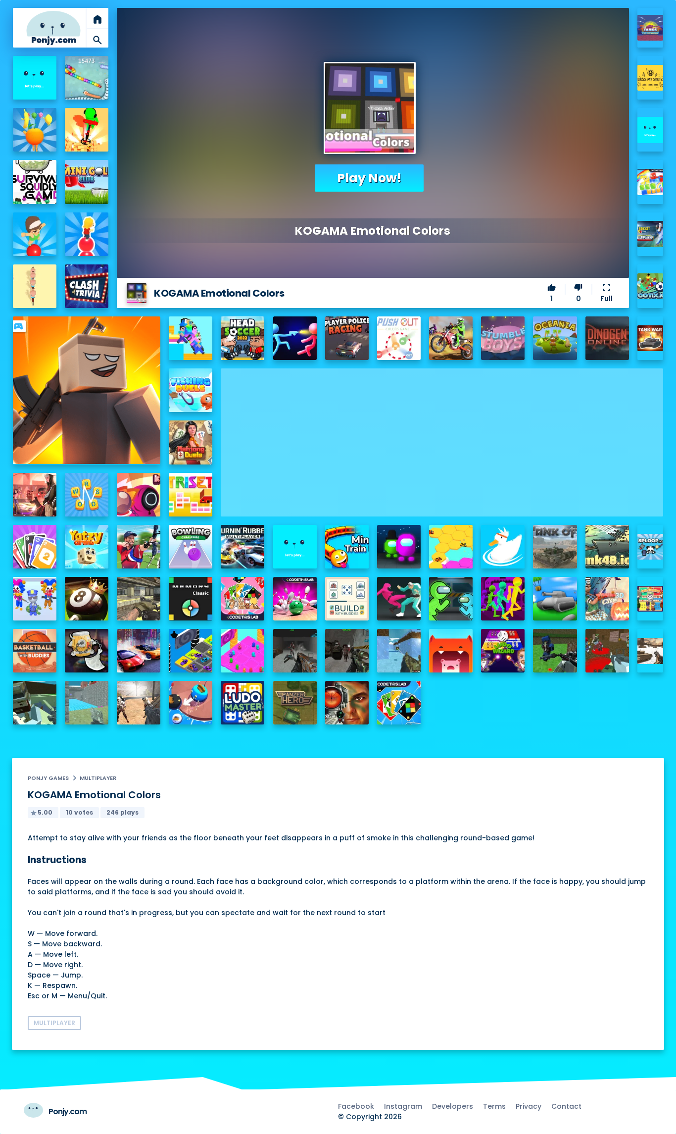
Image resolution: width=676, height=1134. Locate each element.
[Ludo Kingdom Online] (650, 599)
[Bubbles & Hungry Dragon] (295, 546)
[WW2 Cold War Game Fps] (650, 651)
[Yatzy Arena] (86, 546)
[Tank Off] (555, 546)
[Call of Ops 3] (138, 598)
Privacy (528, 1106)
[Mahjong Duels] (190, 442)
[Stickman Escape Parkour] (503, 598)
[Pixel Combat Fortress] (86, 702)
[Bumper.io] (190, 702)
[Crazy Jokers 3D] (34, 598)
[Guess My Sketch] (650, 78)
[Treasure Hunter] (86, 130)
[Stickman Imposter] (451, 598)
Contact (566, 1106)
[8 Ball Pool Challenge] (86, 598)
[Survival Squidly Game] (34, 182)
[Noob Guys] (190, 338)
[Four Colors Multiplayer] (399, 702)
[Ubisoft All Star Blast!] (650, 130)
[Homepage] (53, 28)
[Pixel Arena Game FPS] (34, 702)
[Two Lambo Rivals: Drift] (138, 650)
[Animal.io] (451, 650)
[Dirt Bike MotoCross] (451, 338)
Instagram (403, 1106)
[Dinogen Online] (607, 338)
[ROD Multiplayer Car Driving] (34, 494)
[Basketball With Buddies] (34, 650)
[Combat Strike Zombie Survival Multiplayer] (138, 702)
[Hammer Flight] (86, 650)
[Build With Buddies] (347, 598)
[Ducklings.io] (503, 546)
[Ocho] (34, 546)
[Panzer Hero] (295, 702)
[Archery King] (138, 546)
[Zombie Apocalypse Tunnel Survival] (295, 650)
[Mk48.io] (607, 546)
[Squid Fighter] (399, 598)
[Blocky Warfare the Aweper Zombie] (607, 650)
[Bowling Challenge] (190, 546)
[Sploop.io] (650, 547)
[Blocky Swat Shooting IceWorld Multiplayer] (399, 650)
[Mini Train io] (347, 546)
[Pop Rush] (86, 234)
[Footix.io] (650, 286)
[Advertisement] (442, 437)
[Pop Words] (34, 234)
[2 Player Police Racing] (347, 338)
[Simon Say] (190, 598)
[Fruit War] (34, 130)
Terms (494, 1106)
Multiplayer (98, 778)
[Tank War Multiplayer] (650, 338)
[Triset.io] (190, 494)
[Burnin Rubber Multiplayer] (242, 546)
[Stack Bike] (34, 286)
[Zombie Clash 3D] (607, 598)
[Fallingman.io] (242, 650)
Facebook (356, 1106)
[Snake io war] (86, 78)
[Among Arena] (399, 546)
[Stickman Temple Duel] (295, 338)
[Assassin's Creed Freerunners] (34, 78)
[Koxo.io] (138, 494)
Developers (452, 1106)
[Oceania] (555, 338)
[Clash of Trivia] (86, 286)
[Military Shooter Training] (347, 702)
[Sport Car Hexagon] (451, 546)
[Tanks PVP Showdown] (650, 28)
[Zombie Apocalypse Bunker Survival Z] (347, 650)
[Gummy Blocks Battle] (650, 182)
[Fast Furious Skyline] (190, 650)
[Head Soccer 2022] (242, 338)
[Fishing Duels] (190, 390)
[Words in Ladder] (86, 494)
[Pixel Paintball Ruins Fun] (555, 650)
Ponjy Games (48, 778)
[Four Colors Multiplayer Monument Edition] (242, 598)
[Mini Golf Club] (86, 182)
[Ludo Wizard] (503, 650)
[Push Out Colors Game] (399, 338)
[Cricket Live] (650, 234)
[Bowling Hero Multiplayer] (295, 598)
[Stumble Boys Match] (503, 338)
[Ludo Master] (242, 702)
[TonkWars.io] (555, 598)
